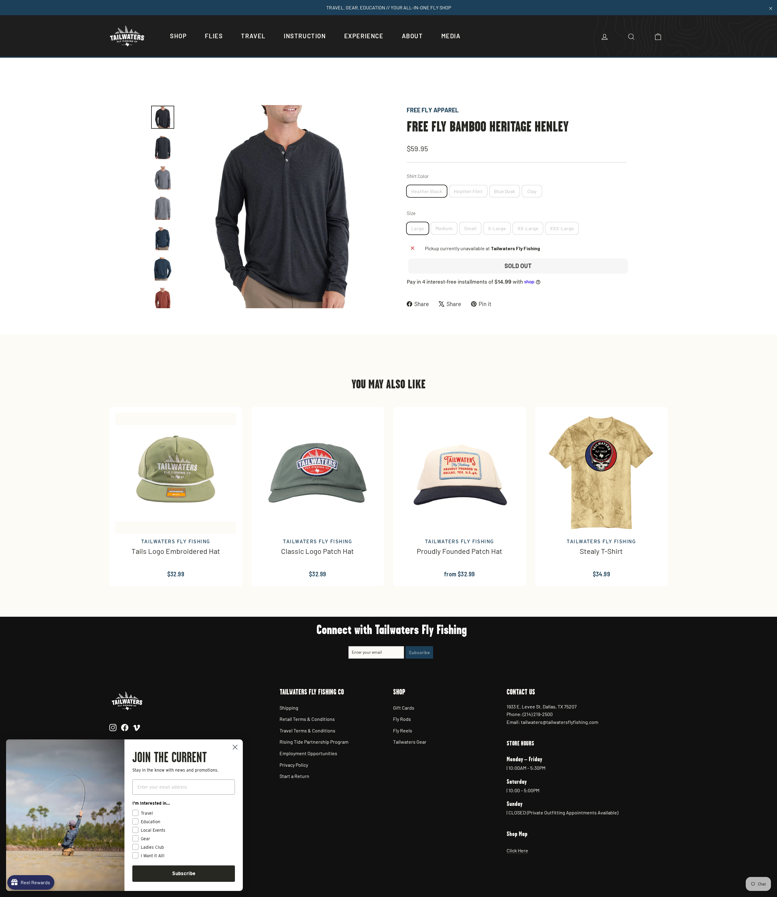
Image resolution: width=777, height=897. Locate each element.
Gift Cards (403, 708)
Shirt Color (418, 176)
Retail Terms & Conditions (307, 719)
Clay (532, 191)
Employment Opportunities (308, 753)
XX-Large (527, 228)
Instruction (305, 35)
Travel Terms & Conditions (307, 730)
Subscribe (183, 873)
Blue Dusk (504, 191)
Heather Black (426, 191)
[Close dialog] (235, 747)
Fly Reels (402, 730)
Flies (214, 35)
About (412, 35)
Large (417, 228)
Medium (444, 228)
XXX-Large (562, 228)
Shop (178, 35)
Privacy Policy (294, 765)
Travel (253, 35)
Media (451, 35)
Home (157, 84)
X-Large (497, 228)
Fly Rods (402, 719)
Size (411, 213)
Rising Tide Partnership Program (314, 742)
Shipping (289, 708)
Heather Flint (468, 191)
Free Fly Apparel (433, 110)
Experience (364, 35)
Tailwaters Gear (409, 742)
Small (470, 228)
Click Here (517, 850)
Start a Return (294, 776)
